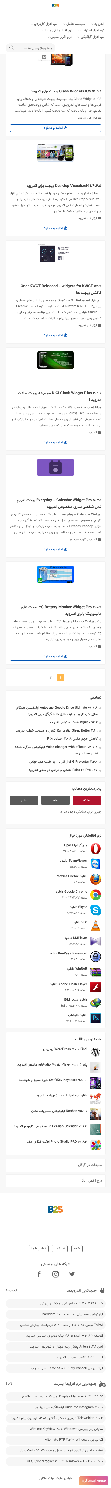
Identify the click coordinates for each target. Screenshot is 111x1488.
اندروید (99, 24)
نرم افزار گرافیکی (92, 37)
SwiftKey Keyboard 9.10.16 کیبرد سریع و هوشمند (53, 1080)
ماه (55, 800)
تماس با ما (38, 1248)
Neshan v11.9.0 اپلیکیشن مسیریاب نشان (59, 1111)
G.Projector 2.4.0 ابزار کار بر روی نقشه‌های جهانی (63, 761)
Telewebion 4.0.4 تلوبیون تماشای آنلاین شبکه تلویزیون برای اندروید (57, 1418)
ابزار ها (93, 118)
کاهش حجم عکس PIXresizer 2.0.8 (72, 739)
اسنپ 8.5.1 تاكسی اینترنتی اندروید (80, 1357)
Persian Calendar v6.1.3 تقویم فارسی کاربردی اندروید (50, 1126)
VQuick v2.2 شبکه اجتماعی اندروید (73, 722)
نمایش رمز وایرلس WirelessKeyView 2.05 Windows (66, 1429)
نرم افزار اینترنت (93, 30)
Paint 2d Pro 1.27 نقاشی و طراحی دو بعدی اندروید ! (62, 770)
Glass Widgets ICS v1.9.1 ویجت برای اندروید (66, 91)
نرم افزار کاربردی (45, 24)
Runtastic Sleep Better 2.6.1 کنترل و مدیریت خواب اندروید (57, 730)
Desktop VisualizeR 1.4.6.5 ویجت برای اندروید (64, 186)
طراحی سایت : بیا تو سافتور (55, 1478)
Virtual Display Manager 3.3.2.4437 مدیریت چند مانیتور (62, 1396)
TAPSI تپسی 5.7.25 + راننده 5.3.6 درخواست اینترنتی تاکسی (61, 1325)
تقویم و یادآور (78, 539)
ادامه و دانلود (54, 128)
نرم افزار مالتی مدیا (58, 30)
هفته (86, 800)
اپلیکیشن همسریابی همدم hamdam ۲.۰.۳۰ (72, 1314)
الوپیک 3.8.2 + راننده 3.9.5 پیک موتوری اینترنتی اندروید (64, 1336)
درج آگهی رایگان (90, 1181)
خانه (77, 1248)
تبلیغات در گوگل (90, 1165)
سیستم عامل (75, 24)
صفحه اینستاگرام (94, 1481)
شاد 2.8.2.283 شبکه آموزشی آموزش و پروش (71, 1303)
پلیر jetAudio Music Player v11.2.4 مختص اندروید (52, 1064)
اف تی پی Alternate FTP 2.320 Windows (74, 1439)
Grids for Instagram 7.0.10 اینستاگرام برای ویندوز (69, 1407)
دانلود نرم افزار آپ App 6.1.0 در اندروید (61, 1095)
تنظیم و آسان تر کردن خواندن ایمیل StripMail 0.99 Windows (61, 1450)
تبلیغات (60, 1248)
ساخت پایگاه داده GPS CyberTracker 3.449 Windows (65, 1461)
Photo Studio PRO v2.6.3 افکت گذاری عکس (56, 1141)
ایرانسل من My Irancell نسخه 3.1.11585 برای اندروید (66, 1368)
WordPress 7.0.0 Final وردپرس (65, 1049)
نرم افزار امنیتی (61, 37)
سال (24, 800)
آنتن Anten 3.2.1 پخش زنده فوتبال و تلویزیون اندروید (66, 1346)
